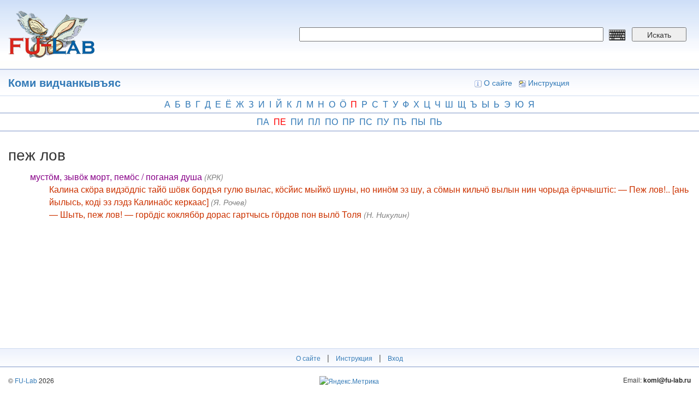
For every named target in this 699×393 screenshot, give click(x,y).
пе (280, 121)
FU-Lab (26, 380)
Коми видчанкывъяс (64, 82)
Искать (659, 34)
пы (418, 121)
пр (348, 121)
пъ (400, 121)
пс (365, 121)
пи (297, 121)
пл (314, 121)
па (263, 121)
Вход (395, 357)
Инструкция (549, 82)
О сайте (498, 82)
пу (383, 121)
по (331, 121)
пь (436, 121)
